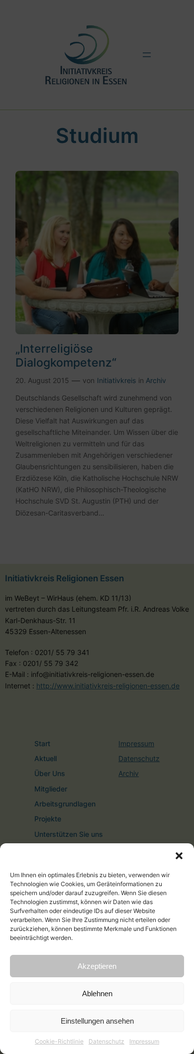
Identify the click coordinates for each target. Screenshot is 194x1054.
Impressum (144, 1041)
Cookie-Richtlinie (59, 1041)
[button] (179, 856)
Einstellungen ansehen (97, 1021)
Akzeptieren (97, 966)
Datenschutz (106, 1041)
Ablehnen (97, 993)
